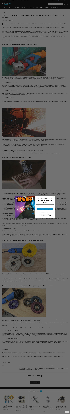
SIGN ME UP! (45, 209)
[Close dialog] (53, 197)
